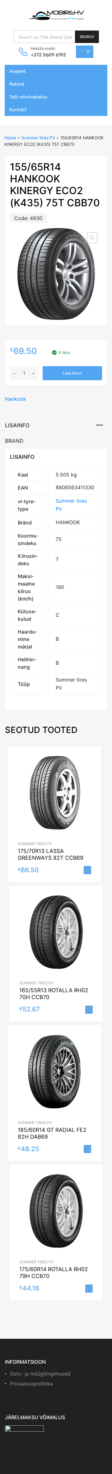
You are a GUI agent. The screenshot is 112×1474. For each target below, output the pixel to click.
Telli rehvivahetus (28, 97)
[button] (92, 237)
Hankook (15, 399)
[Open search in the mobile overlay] (56, 37)
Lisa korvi (72, 373)
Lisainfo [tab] (17, 425)
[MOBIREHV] (56, 15)
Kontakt (17, 109)
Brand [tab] (14, 441)
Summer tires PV (38, 137)
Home (10, 137)
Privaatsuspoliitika (31, 1384)
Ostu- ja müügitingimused (40, 1374)
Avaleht (17, 71)
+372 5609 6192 (46, 55)
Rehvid (16, 84)
